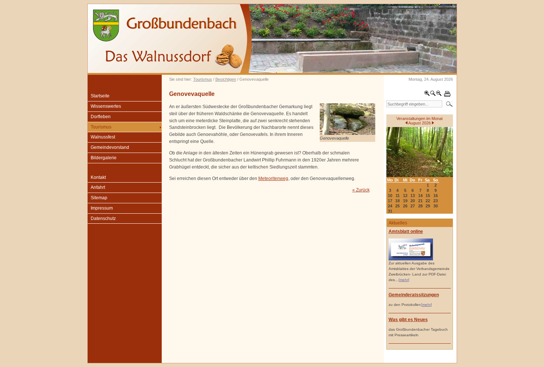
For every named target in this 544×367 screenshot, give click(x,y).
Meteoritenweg (273, 178)
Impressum (102, 208)
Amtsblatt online (406, 231)
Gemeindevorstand (110, 147)
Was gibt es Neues (408, 319)
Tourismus (202, 79)
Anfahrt (98, 187)
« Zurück (361, 190)
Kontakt (98, 177)
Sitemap (99, 197)
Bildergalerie (104, 157)
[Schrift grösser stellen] (427, 94)
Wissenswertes (106, 106)
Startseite (100, 96)
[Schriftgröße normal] (433, 94)
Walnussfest (103, 137)
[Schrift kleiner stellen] (439, 94)
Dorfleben (101, 116)
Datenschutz (103, 218)
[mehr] (404, 280)
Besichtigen (225, 79)
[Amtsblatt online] (411, 259)
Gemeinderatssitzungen (414, 294)
